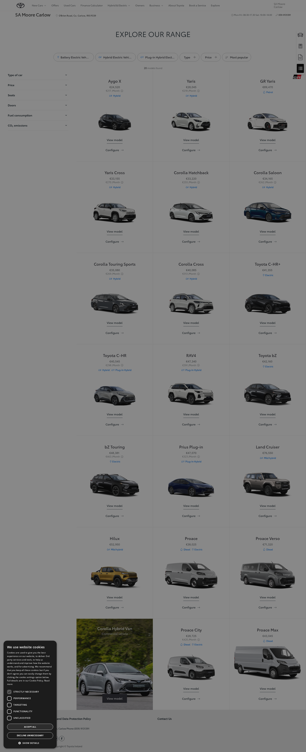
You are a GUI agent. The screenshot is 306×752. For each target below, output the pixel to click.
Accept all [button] (30, 726)
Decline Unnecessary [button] (30, 735)
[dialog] (153, 376)
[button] (30, 743)
